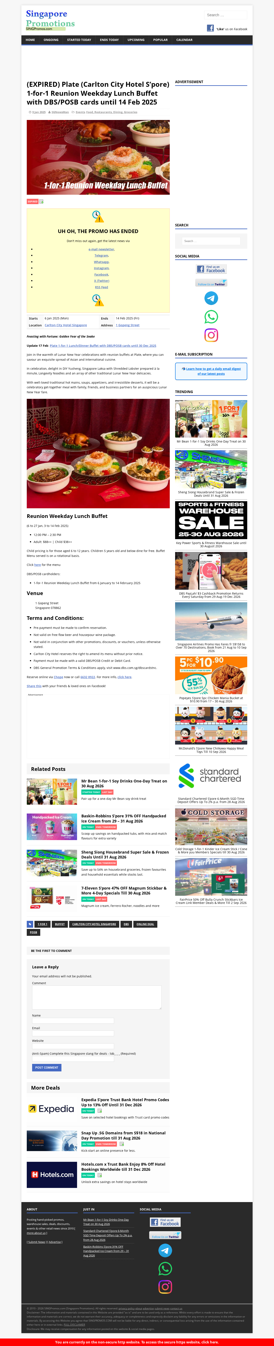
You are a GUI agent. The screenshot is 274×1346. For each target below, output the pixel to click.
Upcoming (136, 40)
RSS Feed (101, 287)
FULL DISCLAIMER (74, 1325)
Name (36, 1015)
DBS (126, 924)
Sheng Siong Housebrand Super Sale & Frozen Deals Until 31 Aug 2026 (125, 854)
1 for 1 (42, 924)
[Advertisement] (137, 60)
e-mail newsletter (101, 249)
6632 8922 (87, 677)
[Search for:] (225, 15)
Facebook (101, 274)
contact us (176, 1308)
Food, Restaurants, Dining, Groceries (111, 112)
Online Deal (145, 924)
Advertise (55, 1242)
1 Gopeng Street (128, 325)
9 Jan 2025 (39, 112)
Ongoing (51, 40)
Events (80, 112)
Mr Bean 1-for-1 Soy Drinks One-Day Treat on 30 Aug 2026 (124, 783)
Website (38, 1041)
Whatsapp (101, 262)
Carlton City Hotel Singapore (66, 325)
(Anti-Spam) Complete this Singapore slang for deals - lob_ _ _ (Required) (84, 1053)
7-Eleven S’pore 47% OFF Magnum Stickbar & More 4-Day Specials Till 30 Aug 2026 (124, 890)
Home (30, 40)
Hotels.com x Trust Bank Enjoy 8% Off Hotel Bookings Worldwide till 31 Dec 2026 (123, 1167)
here (37, 565)
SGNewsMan (60, 112)
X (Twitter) (101, 281)
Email (36, 1028)
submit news (162, 1308)
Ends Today (109, 40)
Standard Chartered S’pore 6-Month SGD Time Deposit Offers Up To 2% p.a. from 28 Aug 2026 (107, 1235)
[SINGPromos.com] (137, 20)
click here (124, 677)
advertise (148, 1308)
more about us (36, 1233)
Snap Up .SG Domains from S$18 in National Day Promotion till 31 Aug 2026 (123, 1135)
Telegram (101, 255)
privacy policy (127, 1308)
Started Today (79, 40)
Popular (160, 40)
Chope (58, 677)
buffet (60, 924)
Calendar (184, 40)
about (138, 1308)
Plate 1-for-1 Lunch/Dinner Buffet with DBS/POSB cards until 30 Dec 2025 (103, 346)
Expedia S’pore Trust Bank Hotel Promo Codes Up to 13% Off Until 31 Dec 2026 (125, 1102)
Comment (39, 983)
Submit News (36, 1242)
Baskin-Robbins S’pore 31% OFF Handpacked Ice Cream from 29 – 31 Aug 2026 (123, 818)
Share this (34, 686)
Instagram (101, 268)
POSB (33, 932)
